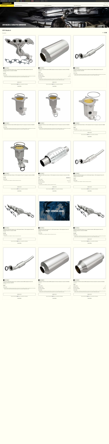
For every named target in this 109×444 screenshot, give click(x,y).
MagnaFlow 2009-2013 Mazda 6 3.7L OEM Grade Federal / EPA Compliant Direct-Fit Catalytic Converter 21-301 (53, 230)
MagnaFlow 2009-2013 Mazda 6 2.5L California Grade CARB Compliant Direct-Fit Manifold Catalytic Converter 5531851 (18, 70)
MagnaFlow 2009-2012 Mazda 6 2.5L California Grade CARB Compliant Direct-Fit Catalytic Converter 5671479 (18, 282)
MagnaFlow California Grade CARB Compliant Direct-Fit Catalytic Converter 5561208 (18, 124)
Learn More (26, 86)
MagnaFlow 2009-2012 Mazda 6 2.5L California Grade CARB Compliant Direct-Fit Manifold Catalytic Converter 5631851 (88, 230)
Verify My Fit (89, 132)
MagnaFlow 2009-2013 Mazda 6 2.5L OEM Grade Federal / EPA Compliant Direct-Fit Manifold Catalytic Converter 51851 (18, 230)
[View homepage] (7, 3)
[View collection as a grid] (104, 32)
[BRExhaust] (22, 1)
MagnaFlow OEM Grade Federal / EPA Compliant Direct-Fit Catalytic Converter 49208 (89, 124)
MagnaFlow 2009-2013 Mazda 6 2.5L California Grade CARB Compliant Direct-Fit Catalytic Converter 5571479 (88, 70)
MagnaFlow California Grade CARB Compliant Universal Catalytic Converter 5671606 (53, 281)
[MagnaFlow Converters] (17, 1)
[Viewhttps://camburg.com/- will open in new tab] (37, 1)
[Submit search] (15, 3)
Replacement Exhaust (77, 5)
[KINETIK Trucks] (42, 1)
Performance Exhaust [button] (18, 5)
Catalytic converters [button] (47, 5)
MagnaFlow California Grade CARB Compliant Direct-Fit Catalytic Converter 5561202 (53, 124)
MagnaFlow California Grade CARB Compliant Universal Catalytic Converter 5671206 (88, 281)
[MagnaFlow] (27, 1)
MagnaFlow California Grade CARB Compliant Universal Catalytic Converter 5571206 (53, 69)
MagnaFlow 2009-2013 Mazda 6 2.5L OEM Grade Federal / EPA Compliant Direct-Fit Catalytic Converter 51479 (88, 176)
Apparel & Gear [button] (105, 5)
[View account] (105, 3)
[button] (108, 3)
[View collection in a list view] (106, 32)
